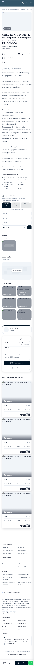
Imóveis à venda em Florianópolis (24, 9)
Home (3, 620)
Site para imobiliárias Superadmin (17, 654)
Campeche (5, 547)
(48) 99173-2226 (10, 644)
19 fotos (8, 28)
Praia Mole (20, 564)
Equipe (4, 626)
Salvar (7, 68)
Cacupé (4, 561)
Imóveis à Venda (6, 9)
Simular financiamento (10, 46)
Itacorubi (4, 567)
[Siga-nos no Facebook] (10, 612)
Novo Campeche (22, 553)
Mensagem (8, 663)
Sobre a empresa (22, 623)
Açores (4, 564)
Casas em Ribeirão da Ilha (24, 577)
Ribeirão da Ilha (22, 550)
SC (13, 9)
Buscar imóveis (21, 620)
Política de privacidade (16, 657)
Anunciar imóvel (22, 626)
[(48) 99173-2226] (23, 3)
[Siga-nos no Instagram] (3, 612)
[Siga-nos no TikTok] (14, 612)
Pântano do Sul (22, 567)
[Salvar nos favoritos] (4, 414)
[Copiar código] (16, 41)
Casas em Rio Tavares (23, 574)
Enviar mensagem (17, 363)
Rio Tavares (21, 547)
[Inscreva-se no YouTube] (7, 612)
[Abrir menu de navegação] (30, 3)
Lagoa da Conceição (7, 550)
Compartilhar (17, 68)
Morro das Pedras (6, 553)
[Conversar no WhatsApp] (30, 663)
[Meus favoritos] (26, 3)
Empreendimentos (7, 623)
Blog (19, 629)
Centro (20, 561)
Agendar (22, 663)
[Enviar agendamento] (29, 227)
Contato (4, 629)
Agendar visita (18, 368)
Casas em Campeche (7, 574)
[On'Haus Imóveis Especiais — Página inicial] (11, 3)
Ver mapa (18, 270)
